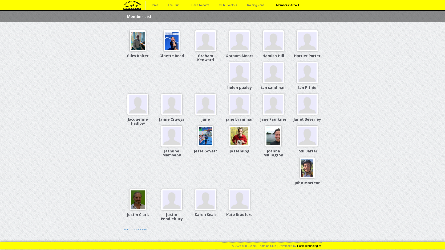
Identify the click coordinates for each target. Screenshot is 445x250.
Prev (125, 229)
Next (144, 229)
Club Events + (228, 5)
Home (154, 5)
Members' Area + (287, 5)
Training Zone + (257, 5)
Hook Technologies (309, 246)
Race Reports (200, 5)
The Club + (175, 5)
